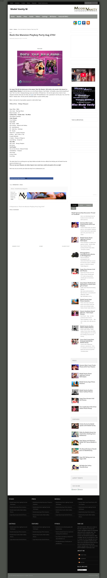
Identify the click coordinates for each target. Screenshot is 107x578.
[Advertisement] (38, 24)
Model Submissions (43, 3)
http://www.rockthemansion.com (37, 168)
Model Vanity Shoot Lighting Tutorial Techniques (86, 239)
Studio (31, 16)
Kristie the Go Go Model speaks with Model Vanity (87, 424)
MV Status (53, 16)
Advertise (17, 3)
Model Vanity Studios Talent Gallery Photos (87, 327)
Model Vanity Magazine (23, 9)
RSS (88, 24)
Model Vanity (83, 554)
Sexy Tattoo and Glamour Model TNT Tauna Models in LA (88, 442)
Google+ (2, 0)
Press (25, 16)
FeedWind (95, 194)
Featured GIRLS (63, 16)
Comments (88, 205)
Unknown (82, 562)
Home (12, 16)
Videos (38, 16)
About (11, 3)
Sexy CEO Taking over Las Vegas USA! (87, 458)
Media (28, 3)
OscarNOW (83, 558)
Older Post (66, 246)
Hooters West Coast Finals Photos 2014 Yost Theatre (87, 224)
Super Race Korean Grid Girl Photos (87, 270)
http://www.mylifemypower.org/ (22, 161)
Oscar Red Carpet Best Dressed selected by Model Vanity (87, 341)
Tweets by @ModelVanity (77, 119)
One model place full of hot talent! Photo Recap (87, 407)
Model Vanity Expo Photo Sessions (86, 300)
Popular (74, 205)
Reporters (34, 3)
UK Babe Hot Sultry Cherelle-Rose (85, 466)
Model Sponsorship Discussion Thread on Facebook (83, 213)
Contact (23, 3)
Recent (81, 205)
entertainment (16, 184)
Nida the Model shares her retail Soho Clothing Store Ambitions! (87, 433)
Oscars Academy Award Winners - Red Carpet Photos (87, 312)
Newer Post (16, 246)
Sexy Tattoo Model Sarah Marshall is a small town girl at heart (88, 284)
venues (15, 29)
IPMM (96, 575)
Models (19, 16)
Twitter (11, 199)
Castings (44, 16)
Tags (73, 208)
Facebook (84, 24)
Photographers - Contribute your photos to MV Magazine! (87, 254)
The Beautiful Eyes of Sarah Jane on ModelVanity (88, 449)
